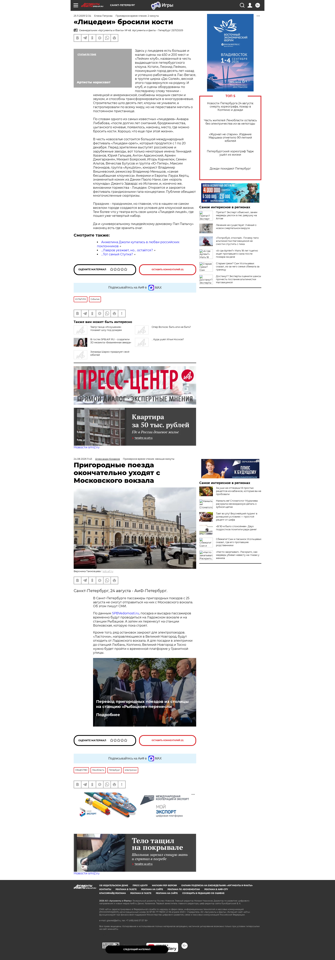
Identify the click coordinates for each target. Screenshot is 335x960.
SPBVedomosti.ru (125, 613)
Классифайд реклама (112, 893)
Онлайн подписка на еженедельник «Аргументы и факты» (217, 885)
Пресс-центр (140, 885)
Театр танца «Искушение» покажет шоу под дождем (106, 328)
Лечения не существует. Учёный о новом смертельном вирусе (236, 227)
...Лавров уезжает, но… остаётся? (127, 250)
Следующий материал (136, 949)
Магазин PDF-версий (164, 885)
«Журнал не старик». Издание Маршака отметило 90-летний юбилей (230, 138)
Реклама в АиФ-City (216, 889)
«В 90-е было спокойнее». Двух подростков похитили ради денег (236, 528)
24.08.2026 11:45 (83, 458)
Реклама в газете (126, 889)
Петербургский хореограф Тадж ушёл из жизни (230, 153)
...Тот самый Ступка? (117, 254)
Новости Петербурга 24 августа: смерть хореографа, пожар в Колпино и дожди (230, 107)
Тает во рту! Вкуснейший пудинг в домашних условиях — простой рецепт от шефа (236, 516)
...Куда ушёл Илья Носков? (168, 339)
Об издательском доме (113, 885)
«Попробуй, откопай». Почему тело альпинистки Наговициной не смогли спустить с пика (237, 240)
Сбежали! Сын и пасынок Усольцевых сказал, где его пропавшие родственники (238, 542)
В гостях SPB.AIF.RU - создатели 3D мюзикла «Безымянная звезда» (110, 341)
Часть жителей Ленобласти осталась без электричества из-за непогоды (230, 122)
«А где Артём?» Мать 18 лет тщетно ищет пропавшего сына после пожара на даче (237, 253)
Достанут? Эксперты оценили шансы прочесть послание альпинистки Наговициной (238, 279)
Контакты (105, 889)
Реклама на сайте (152, 889)
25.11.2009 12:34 (82, 15)
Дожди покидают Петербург (230, 168)
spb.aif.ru (108, 571)
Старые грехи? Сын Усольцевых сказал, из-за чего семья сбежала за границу (237, 266)
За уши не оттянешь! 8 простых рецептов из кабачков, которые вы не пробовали (238, 491)
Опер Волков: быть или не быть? (171, 326)
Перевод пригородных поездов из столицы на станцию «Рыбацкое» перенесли (142, 704)
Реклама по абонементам (184, 889)
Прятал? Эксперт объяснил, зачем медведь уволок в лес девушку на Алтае (236, 215)
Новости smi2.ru (86, 447)
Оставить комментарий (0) (168, 269)
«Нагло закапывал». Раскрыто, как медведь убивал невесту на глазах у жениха (237, 555)
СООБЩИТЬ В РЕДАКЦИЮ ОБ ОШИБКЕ (203, 893)
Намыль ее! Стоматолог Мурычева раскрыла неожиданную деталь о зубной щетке (237, 503)
